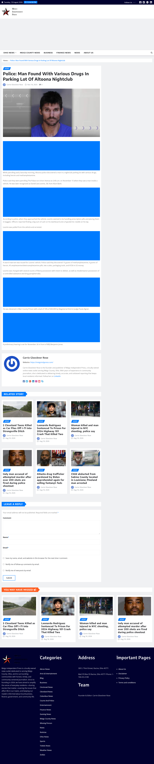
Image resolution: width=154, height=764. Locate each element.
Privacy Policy (123, 678)
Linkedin (57, 376)
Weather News (46, 750)
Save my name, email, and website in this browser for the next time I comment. (37, 558)
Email (6, 548)
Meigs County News (30, 53)
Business (48, 53)
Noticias (43, 732)
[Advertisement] (77, 34)
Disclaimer (122, 673)
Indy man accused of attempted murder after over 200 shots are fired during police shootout (17, 479)
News (77, 53)
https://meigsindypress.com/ (41, 362)
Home (5, 60)
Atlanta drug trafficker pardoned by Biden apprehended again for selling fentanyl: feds (50, 478)
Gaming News (45, 714)
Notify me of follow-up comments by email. (22, 564)
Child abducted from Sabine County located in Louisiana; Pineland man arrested (84, 478)
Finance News (63, 53)
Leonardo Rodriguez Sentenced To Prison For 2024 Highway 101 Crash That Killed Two (51, 430)
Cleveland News (46, 692)
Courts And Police (47, 700)
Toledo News (45, 746)
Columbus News (46, 696)
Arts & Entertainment (48, 673)
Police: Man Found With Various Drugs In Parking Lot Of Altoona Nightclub (37, 60)
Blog (41, 678)
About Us (88, 53)
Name (6, 537)
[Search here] (151, 53)
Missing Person (46, 723)
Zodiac (42, 755)
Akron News (45, 669)
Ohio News (9, 53)
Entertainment (45, 705)
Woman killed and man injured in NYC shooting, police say (84, 428)
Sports (42, 741)
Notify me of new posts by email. (18, 570)
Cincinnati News (46, 687)
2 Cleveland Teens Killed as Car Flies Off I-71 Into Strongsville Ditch (17, 428)
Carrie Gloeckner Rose (15, 85)
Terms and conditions (127, 682)
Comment (7, 518)
